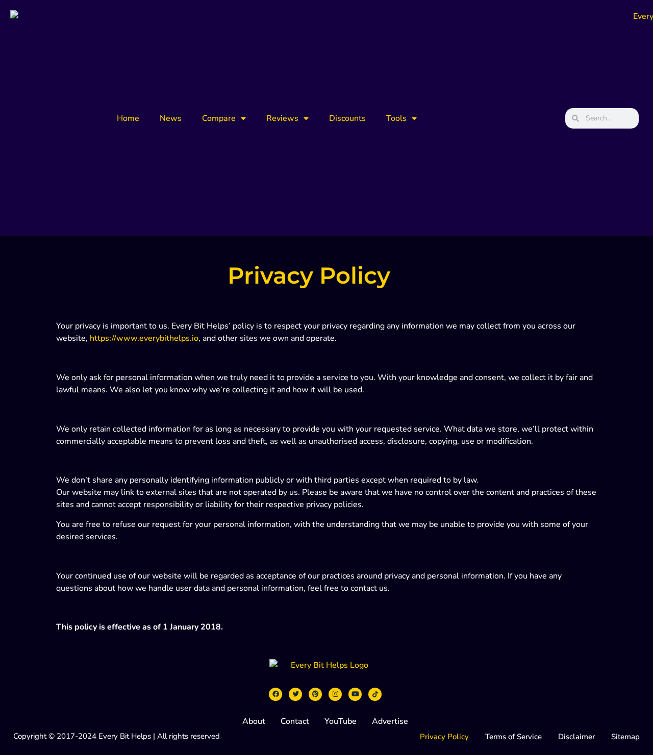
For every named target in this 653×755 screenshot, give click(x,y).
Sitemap (625, 737)
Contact (295, 721)
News (171, 118)
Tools (396, 118)
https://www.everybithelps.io (144, 338)
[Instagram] (335, 694)
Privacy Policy (444, 737)
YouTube (340, 721)
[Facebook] (275, 694)
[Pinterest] (315, 694)
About (253, 721)
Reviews (282, 118)
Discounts (347, 118)
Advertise (390, 721)
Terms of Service (513, 737)
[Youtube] (355, 694)
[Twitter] (295, 694)
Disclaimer (576, 737)
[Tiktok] (375, 694)
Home (128, 118)
